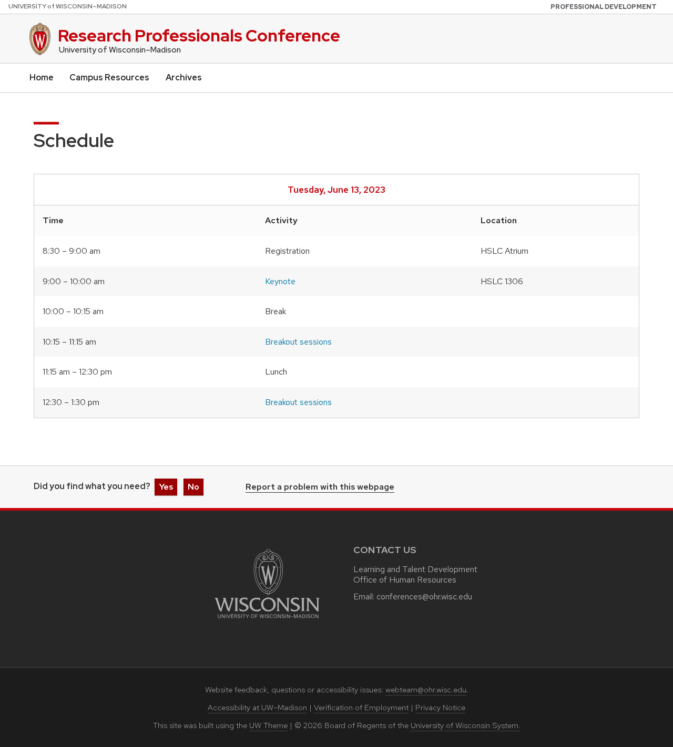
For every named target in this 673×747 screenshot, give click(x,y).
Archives (184, 77)
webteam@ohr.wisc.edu (425, 689)
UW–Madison (67, 6)
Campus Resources (109, 77)
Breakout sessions (298, 341)
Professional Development (603, 7)
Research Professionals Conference (199, 35)
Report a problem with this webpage (320, 487)
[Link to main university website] (267, 620)
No (193, 486)
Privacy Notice (440, 707)
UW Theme (268, 725)
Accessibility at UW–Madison (257, 707)
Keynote (280, 281)
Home (41, 77)
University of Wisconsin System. (466, 725)
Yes (166, 486)
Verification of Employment (361, 707)
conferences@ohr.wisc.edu (424, 596)
